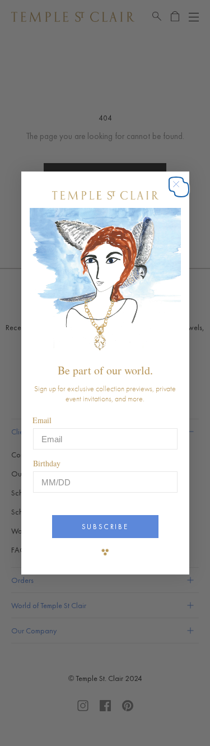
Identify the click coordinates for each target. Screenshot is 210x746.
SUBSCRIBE (105, 526)
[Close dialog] (182, 190)
